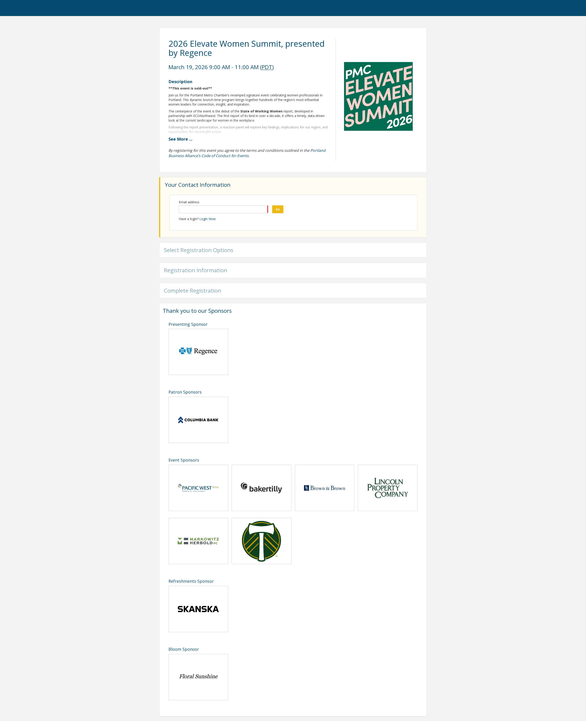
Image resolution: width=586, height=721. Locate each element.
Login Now (207, 219)
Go (278, 209)
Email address (189, 202)
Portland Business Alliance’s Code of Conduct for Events (247, 153)
